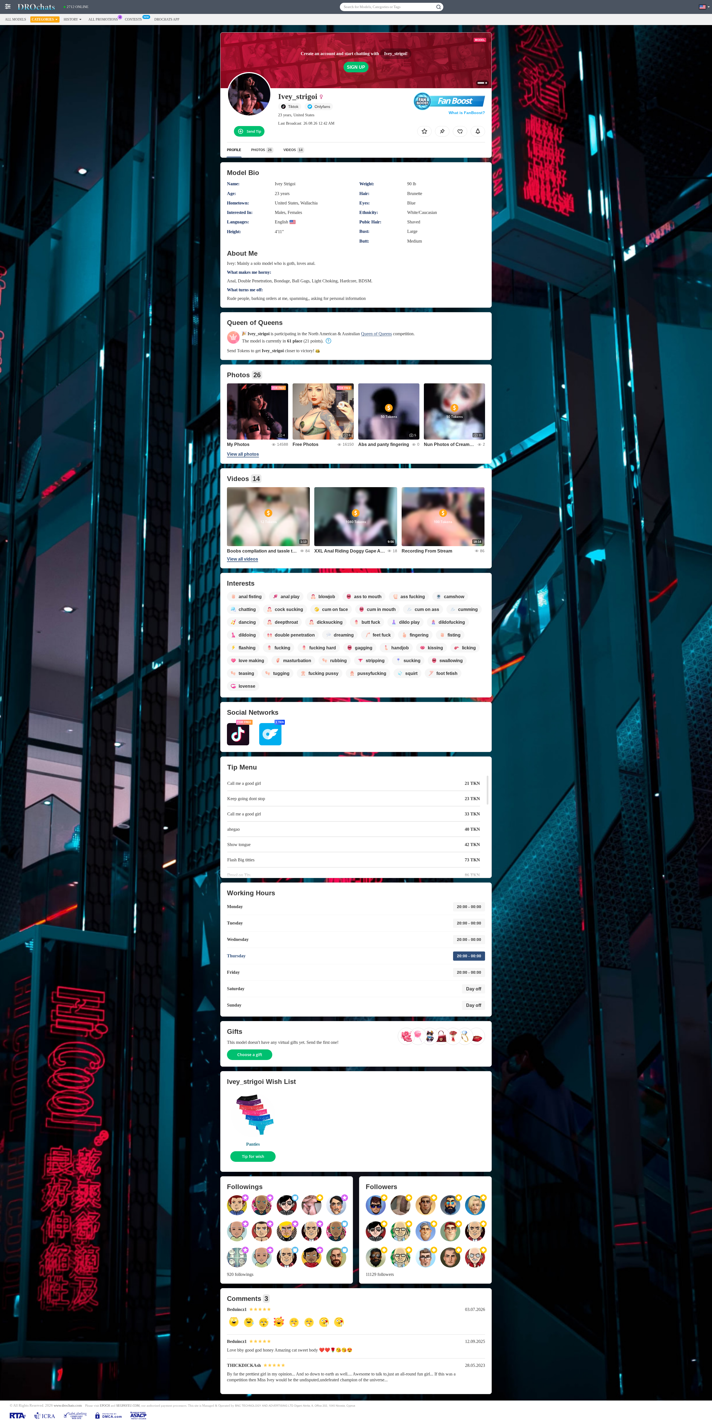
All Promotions (103, 19)
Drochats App (166, 19)
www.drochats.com (68, 1405)
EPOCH (105, 1405)
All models (15, 19)
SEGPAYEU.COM (128, 1405)
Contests (133, 19)
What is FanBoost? (467, 112)
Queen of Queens (376, 333)
